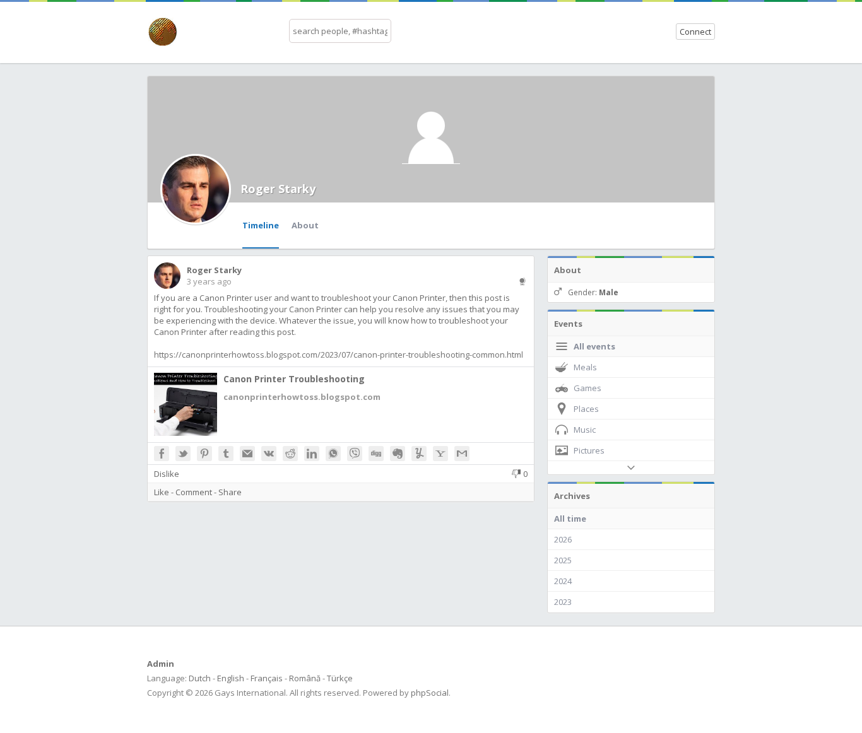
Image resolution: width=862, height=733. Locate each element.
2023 (563, 601)
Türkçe (340, 678)
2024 (563, 581)
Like (161, 492)
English (230, 678)
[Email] (247, 453)
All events (594, 346)
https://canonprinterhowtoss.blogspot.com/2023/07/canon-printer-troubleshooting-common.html (338, 354)
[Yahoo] (440, 453)
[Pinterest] (204, 453)
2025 (563, 560)
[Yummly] (419, 453)
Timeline (260, 225)
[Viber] (354, 453)
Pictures (589, 450)
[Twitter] (183, 453)
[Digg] (376, 453)
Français (267, 678)
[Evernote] (397, 453)
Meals (585, 367)
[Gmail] (461, 453)
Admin (160, 663)
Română (305, 678)
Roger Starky (278, 188)
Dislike (166, 473)
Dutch (200, 678)
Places (586, 408)
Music (585, 429)
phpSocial (430, 692)
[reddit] (290, 453)
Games (587, 388)
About (305, 225)
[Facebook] (161, 453)
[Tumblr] (225, 453)
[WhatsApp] (333, 453)
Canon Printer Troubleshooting (294, 379)
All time (570, 518)
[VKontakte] (268, 453)
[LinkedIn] (311, 453)
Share (230, 492)
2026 (563, 539)
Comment (193, 492)
